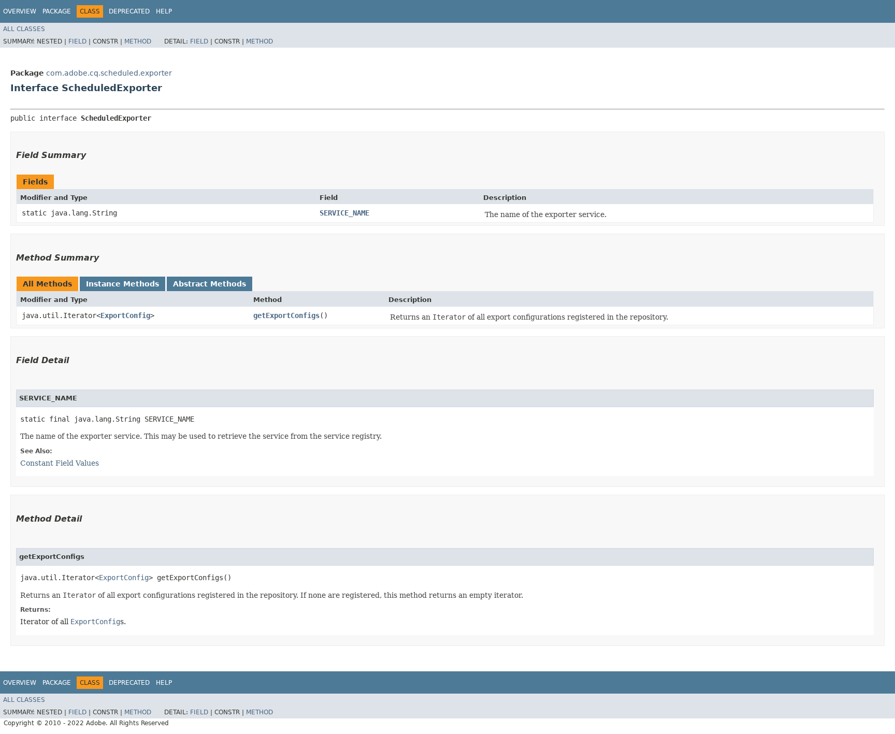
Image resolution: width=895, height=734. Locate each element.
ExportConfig (125, 315)
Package (56, 11)
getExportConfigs (286, 315)
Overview (19, 11)
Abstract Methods (209, 284)
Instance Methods (122, 284)
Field (77, 41)
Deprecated (129, 11)
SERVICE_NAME (344, 213)
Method (137, 41)
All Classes (24, 29)
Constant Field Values (59, 463)
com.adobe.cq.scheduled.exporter (109, 73)
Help (164, 11)
